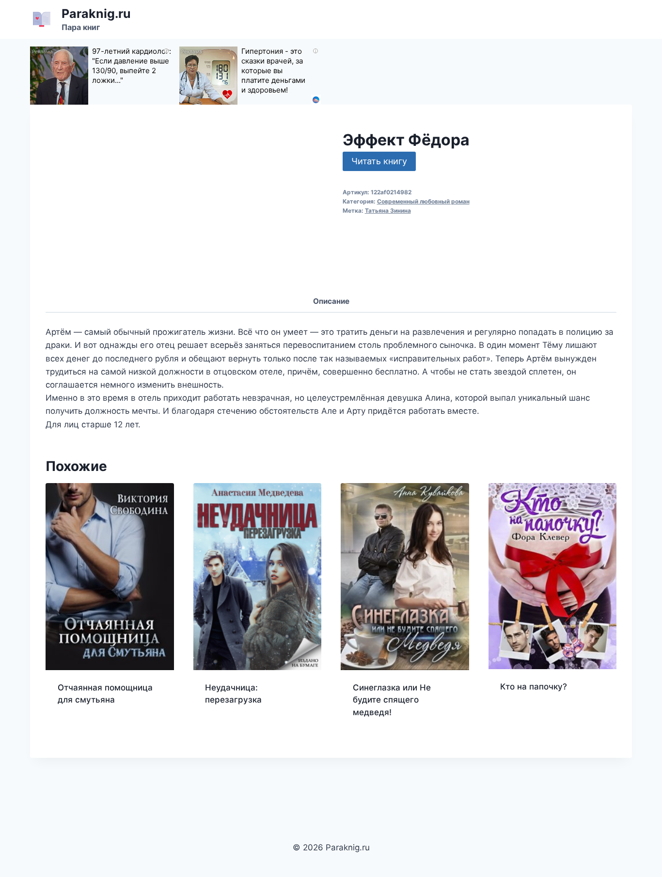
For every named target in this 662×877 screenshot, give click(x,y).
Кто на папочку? (533, 686)
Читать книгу (379, 161)
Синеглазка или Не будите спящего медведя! (392, 700)
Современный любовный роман (423, 201)
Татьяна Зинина (388, 210)
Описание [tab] (331, 301)
